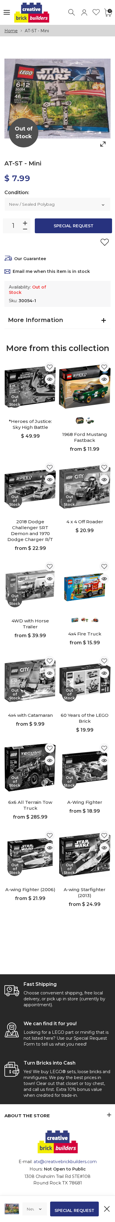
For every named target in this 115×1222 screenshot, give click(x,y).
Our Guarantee (30, 258)
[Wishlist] (96, 13)
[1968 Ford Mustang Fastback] (85, 386)
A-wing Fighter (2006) (30, 889)
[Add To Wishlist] (104, 242)
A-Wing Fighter (84, 802)
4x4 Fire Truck (84, 634)
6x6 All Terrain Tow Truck (30, 805)
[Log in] (84, 13)
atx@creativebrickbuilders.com (65, 1161)
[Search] (72, 13)
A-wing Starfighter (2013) (85, 892)
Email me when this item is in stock (51, 271)
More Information (35, 319)
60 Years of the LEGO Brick (85, 718)
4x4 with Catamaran (30, 715)
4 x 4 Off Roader (84, 521)
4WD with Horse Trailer (30, 623)
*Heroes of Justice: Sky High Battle (30, 424)
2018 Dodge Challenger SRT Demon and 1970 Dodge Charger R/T (30, 530)
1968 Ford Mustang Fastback (84, 437)
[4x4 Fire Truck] (85, 586)
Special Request (73, 225)
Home (11, 30)
